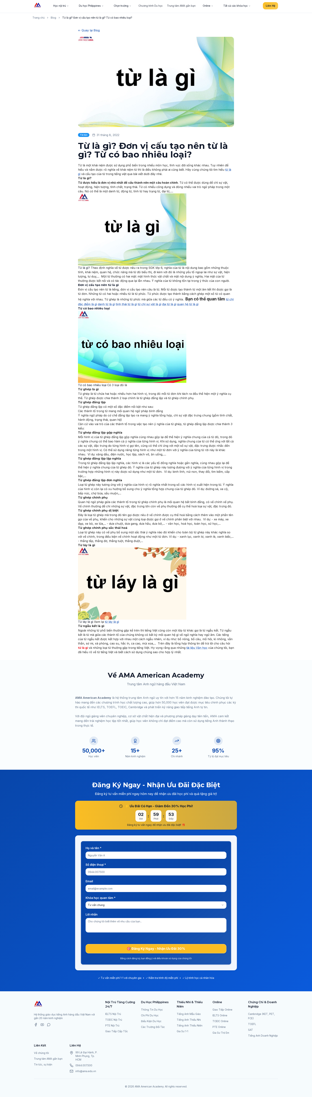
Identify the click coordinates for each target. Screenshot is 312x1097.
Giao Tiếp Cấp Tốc (116, 1031)
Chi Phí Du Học (150, 1015)
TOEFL (252, 1024)
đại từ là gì (169, 304)
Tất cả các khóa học (235, 5)
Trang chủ (38, 17)
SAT (250, 1029)
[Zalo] (49, 1024)
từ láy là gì (112, 622)
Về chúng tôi (41, 1052)
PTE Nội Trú (112, 1025)
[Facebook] (36, 1024)
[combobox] (156, 905)
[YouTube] (42, 1024)
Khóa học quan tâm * (101, 898)
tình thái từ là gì (126, 304)
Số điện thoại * (96, 864)
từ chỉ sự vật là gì (149, 304)
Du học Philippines (90, 5)
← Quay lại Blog (89, 30)
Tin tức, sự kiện (43, 1064)
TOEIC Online (220, 1021)
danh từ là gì (106, 304)
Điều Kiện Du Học (151, 1021)
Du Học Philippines (155, 1002)
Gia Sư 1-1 (182, 1031)
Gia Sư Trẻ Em (221, 1032)
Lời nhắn (92, 914)
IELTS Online (220, 1015)
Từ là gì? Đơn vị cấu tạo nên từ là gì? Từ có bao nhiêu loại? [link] (97, 17)
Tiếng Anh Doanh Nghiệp (263, 1035)
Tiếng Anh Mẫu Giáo (189, 1013)
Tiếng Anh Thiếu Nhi (189, 1019)
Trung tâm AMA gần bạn (181, 5)
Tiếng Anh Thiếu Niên (189, 1025)
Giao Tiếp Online (222, 1009)
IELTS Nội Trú (113, 1013)
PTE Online (219, 1026)
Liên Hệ (270, 5)
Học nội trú (59, 5)
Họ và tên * (93, 848)
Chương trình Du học (150, 5)
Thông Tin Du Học (152, 1009)
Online (206, 5)
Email (89, 881)
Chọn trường (121, 5)
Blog (53, 17)
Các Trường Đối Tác (153, 1026)
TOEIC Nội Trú (113, 1019)
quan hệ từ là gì (187, 304)
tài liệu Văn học (196, 648)
